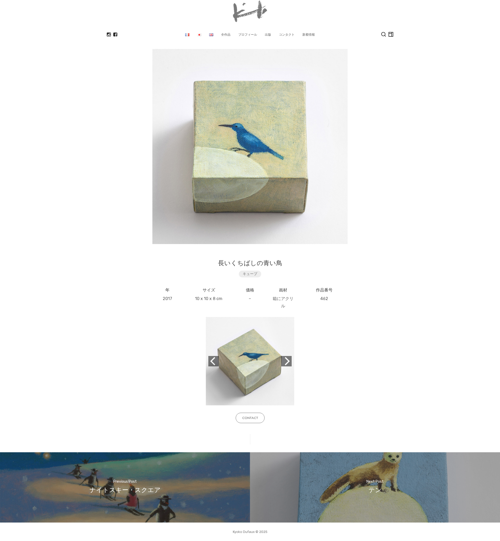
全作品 (225, 34)
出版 (268, 34)
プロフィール (247, 34)
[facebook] (115, 34)
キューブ (250, 274)
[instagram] (109, 34)
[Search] (383, 34)
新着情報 (308, 34)
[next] (286, 361)
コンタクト (287, 34)
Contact (250, 418)
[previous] (213, 361)
